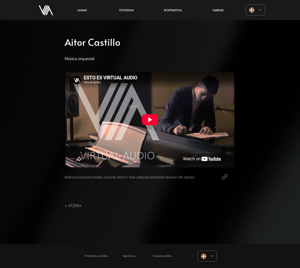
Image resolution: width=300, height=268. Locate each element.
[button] (126, 10)
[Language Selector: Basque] (255, 9)
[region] (46, 10)
